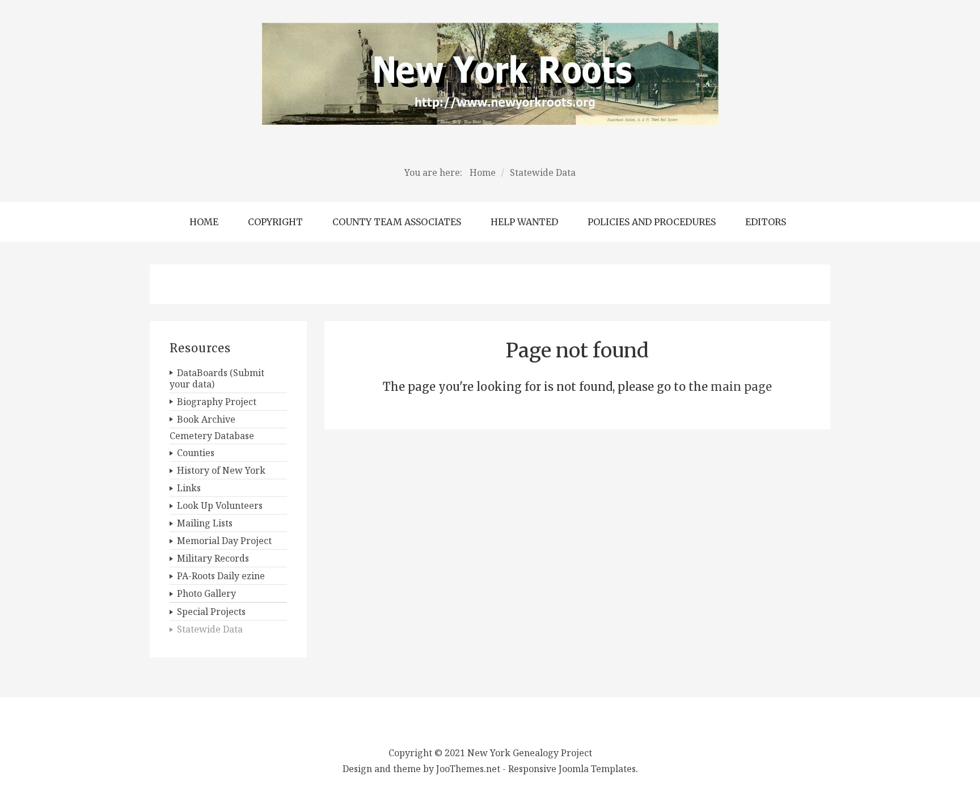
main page (741, 387)
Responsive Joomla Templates (572, 768)
